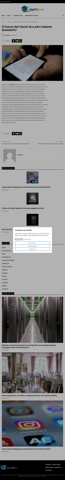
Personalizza (32, 243)
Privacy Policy (27, 239)
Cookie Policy (18, 239)
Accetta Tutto (32, 249)
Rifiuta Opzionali (32, 246)
